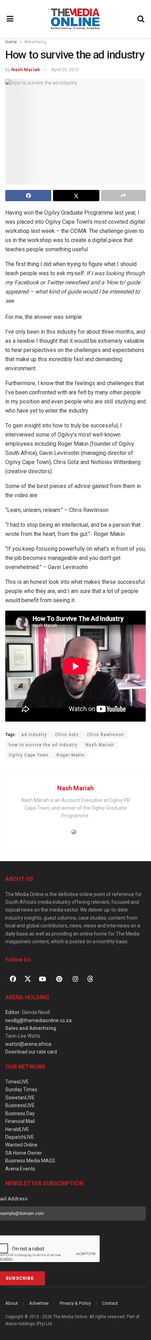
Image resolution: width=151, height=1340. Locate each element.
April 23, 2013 (65, 69)
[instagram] (75, 979)
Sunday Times (21, 1089)
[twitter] (28, 978)
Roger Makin (71, 755)
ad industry (34, 734)
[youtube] (42, 979)
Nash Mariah (25, 69)
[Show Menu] (10, 19)
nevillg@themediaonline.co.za (38, 1020)
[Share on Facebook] (28, 195)
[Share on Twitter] (76, 195)
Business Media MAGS (30, 1160)
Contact (110, 1303)
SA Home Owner (23, 1153)
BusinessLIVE (20, 1105)
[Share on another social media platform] (123, 195)
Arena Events (20, 1169)
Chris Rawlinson (105, 734)
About (11, 1303)
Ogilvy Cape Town (28, 755)
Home (11, 41)
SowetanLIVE (20, 1097)
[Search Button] (141, 19)
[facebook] (13, 979)
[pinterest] (59, 979)
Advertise (38, 1303)
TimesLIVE (17, 1082)
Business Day (20, 1113)
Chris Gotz (67, 734)
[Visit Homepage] (75, 19)
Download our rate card (31, 1052)
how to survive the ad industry (43, 744)
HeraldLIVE (17, 1129)
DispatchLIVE (19, 1137)
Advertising (35, 41)
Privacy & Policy (75, 1303)
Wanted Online (21, 1145)
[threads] (90, 978)
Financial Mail (20, 1121)
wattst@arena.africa (28, 1044)
